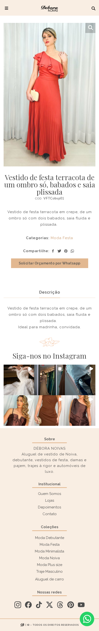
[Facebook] (53, 251)
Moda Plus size (49, 565)
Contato (50, 514)
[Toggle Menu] (6, 8)
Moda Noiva (49, 558)
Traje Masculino (49, 571)
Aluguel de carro (49, 579)
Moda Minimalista (49, 551)
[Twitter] (59, 251)
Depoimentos (49, 507)
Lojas (49, 500)
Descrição (49, 292)
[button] (19, 380)
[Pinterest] (65, 251)
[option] (49, 94)
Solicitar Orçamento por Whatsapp (49, 263)
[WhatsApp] (72, 251)
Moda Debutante (49, 538)
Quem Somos (49, 494)
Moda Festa (62, 238)
